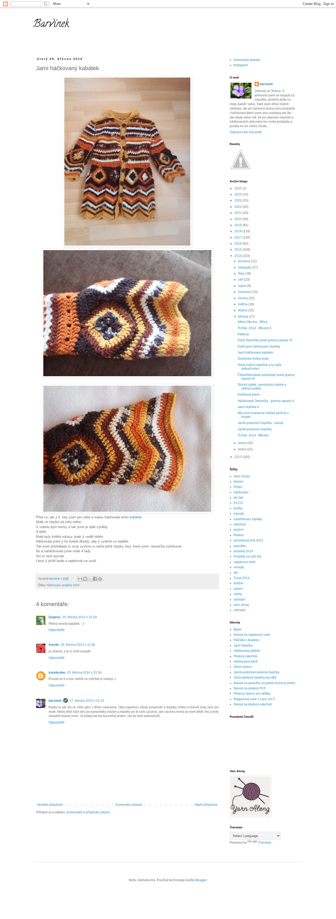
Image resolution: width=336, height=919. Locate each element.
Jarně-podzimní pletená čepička (256, 672)
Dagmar (55, 617)
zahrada (239, 610)
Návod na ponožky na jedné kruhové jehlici (264, 683)
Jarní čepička (243, 645)
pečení (238, 529)
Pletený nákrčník (245, 656)
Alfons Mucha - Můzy (252, 322)
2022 (238, 207)
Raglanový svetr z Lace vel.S (254, 699)
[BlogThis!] (85, 578)
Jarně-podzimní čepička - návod (260, 423)
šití (236, 573)
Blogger (201, 880)
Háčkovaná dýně (246, 661)
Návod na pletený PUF (250, 688)
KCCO (238, 503)
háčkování (53, 585)
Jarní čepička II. (249, 407)
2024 (238, 194)
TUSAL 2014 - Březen (253, 435)
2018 (238, 231)
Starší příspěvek (206, 805)
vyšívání (239, 599)
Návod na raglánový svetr (252, 635)
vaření (238, 589)
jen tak (238, 497)
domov (238, 481)
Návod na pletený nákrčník (253, 704)
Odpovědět (56, 630)
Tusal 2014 (242, 578)
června (243, 298)
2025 (238, 188)
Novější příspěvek (50, 805)
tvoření (238, 583)
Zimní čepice (243, 667)
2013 (238, 457)
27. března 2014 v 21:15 (87, 701)
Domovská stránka (129, 805)
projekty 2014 (70, 585)
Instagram (241, 65)
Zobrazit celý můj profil (246, 132)
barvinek (55, 701)
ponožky (240, 546)
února (242, 443)
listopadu (245, 267)
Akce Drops (242, 476)
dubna (243, 310)
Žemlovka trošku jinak (253, 358)
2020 (238, 219)
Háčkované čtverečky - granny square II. (266, 401)
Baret (237, 629)
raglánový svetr (244, 562)
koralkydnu (57, 672)
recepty (239, 567)
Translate (264, 842)
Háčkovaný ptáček (247, 651)
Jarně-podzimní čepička (255, 429)
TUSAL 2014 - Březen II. (255, 328)
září (241, 279)
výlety (238, 594)
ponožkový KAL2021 (248, 540)
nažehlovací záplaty (248, 519)
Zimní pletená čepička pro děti (255, 677)
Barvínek (51, 24)
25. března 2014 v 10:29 (79, 617)
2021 (238, 213)
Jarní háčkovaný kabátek (255, 352)
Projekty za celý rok (247, 556)
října (241, 273)
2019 (238, 225)
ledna (242, 449)
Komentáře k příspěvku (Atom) (88, 812)
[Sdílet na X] (90, 578)
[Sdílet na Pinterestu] (100, 578)
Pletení (239, 535)
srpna (242, 286)
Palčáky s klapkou (246, 640)
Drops (238, 487)
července (245, 292)
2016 (238, 243)
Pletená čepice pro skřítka (252, 693)
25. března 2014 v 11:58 (78, 645)
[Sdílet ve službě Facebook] (95, 578)
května (243, 304)
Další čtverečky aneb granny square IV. (265, 340)
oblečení (240, 524)
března (243, 316)
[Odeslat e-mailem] (80, 578)
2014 (238, 256)
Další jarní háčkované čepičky (259, 346)
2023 (238, 200)
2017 (238, 237)
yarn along (241, 605)
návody (239, 513)
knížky (238, 508)
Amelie (54, 645)
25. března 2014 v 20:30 (84, 672)
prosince (244, 261)
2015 (238, 249)
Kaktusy (243, 334)
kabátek (136, 517)
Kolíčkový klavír (249, 394)
